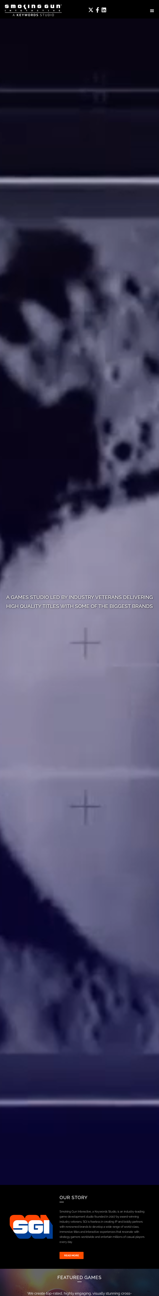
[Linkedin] (104, 9)
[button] (152, 10)
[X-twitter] (90, 9)
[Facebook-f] (97, 9)
